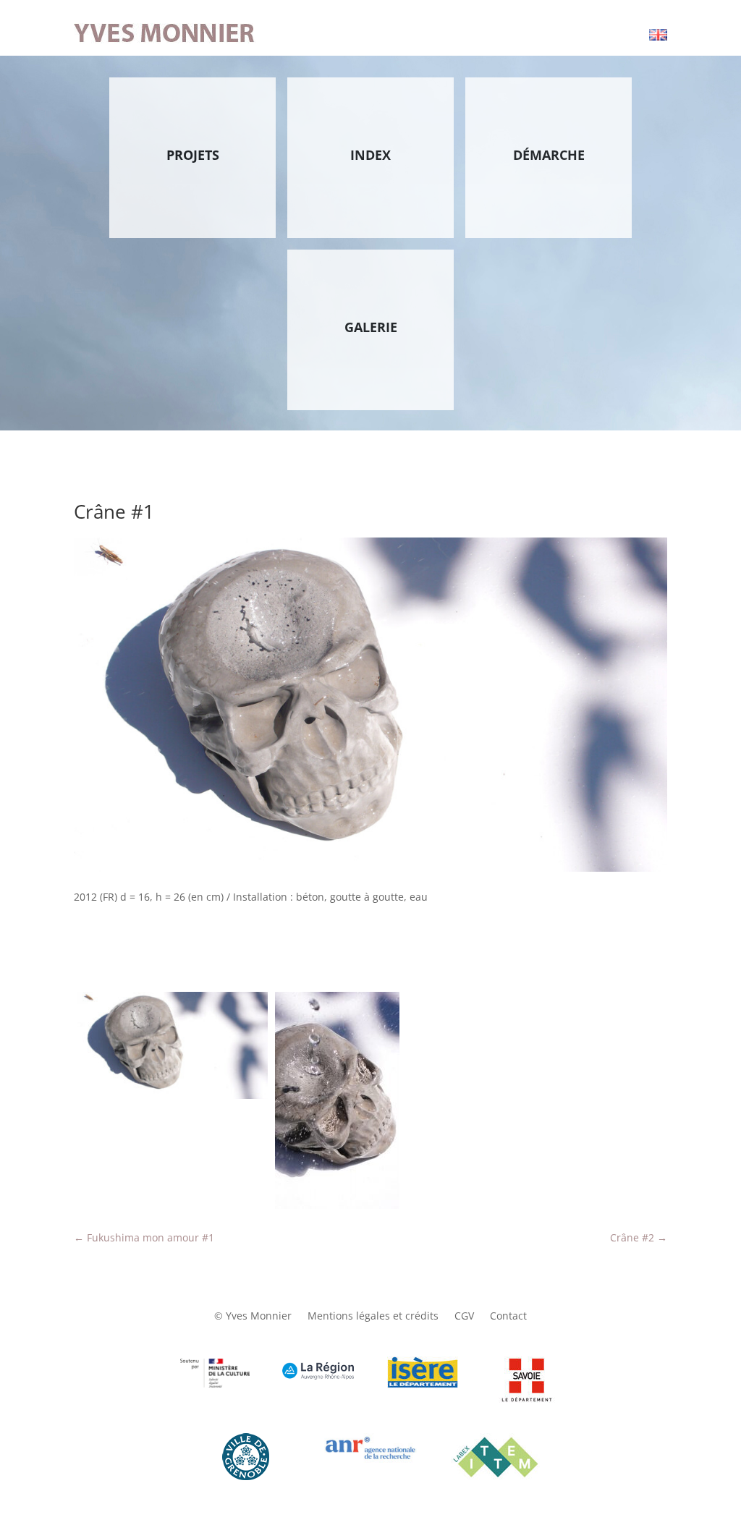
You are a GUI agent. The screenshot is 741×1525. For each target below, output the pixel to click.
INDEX (370, 154)
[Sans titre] (172, 1045)
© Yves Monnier (253, 1316)
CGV (464, 1316)
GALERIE (370, 327)
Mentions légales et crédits (373, 1316)
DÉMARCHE (549, 154)
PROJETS (192, 154)
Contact (508, 1316)
